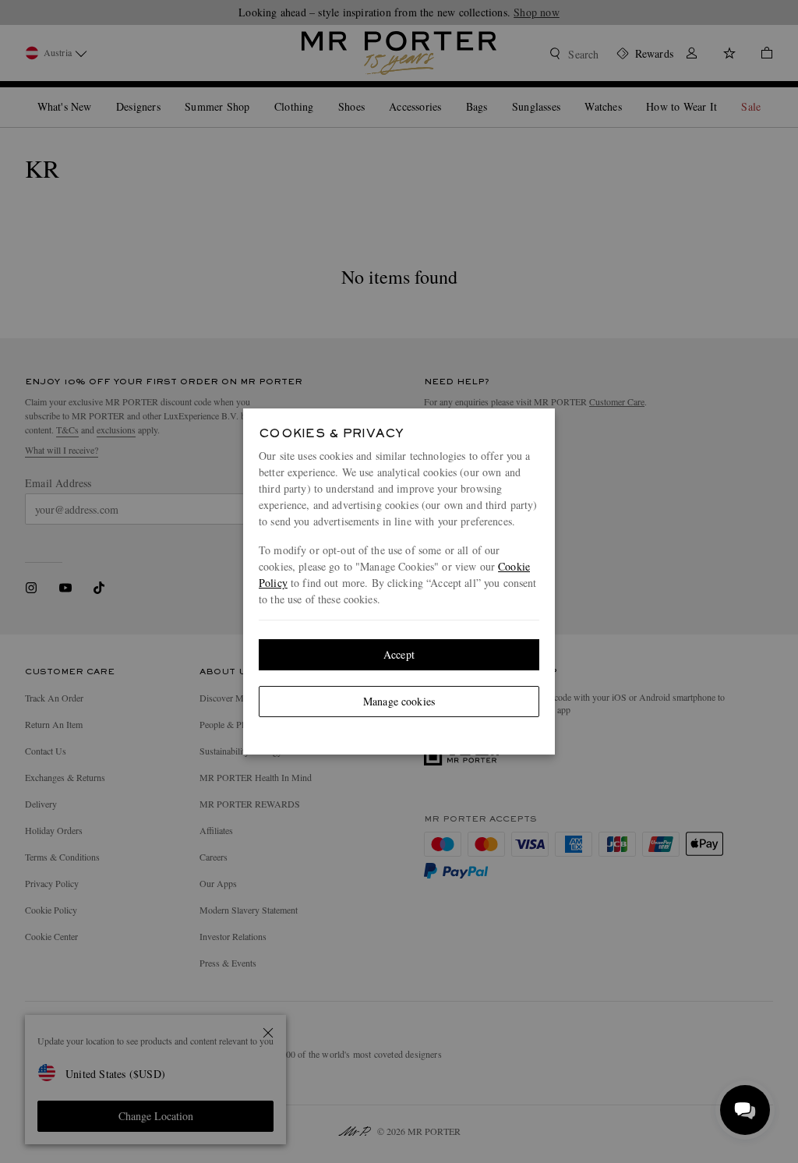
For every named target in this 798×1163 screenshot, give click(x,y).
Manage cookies (399, 701)
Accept (399, 654)
